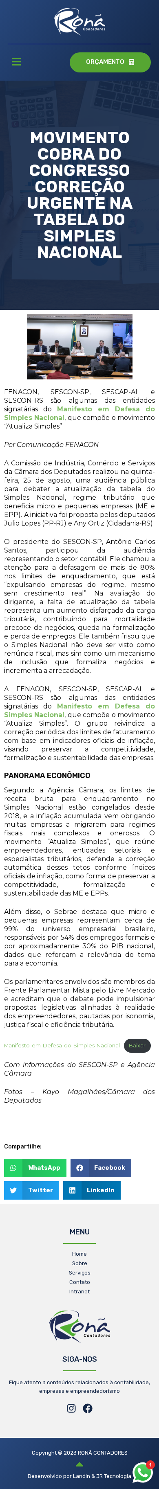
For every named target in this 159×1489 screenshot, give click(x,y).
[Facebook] (88, 1408)
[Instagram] (71, 1408)
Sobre (79, 1263)
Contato (79, 1282)
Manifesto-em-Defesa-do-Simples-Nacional (62, 1045)
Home (79, 1254)
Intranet (79, 1291)
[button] (16, 63)
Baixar (137, 1045)
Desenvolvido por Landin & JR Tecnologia (79, 1476)
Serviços (80, 1273)
